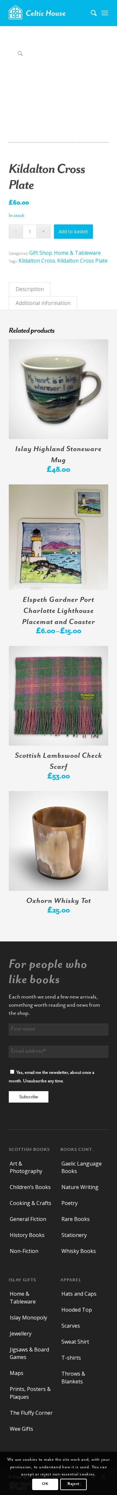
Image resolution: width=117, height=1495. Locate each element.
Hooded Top (76, 1309)
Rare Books (75, 1219)
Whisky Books (78, 1251)
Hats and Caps (79, 1293)
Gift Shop (40, 252)
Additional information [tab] (43, 303)
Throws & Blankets (73, 1377)
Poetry (69, 1203)
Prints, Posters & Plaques (30, 1392)
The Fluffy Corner (31, 1412)
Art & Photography (26, 1167)
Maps (16, 1373)
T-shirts (71, 1357)
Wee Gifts (21, 1428)
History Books (27, 1235)
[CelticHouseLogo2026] (48, 13)
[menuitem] (90, 13)
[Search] (90, 13)
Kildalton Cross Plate (82, 260)
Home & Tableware (77, 252)
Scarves (70, 1325)
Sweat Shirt (75, 1341)
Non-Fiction (24, 1251)
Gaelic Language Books (81, 1167)
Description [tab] (30, 289)
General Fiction (28, 1219)
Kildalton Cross (37, 260)
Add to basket (73, 231)
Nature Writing (79, 1187)
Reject (73, 1484)
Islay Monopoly (28, 1317)
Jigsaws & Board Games (29, 1353)
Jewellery (21, 1333)
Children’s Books (30, 1187)
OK (45, 1484)
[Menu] (104, 13)
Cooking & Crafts (30, 1203)
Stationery (74, 1235)
